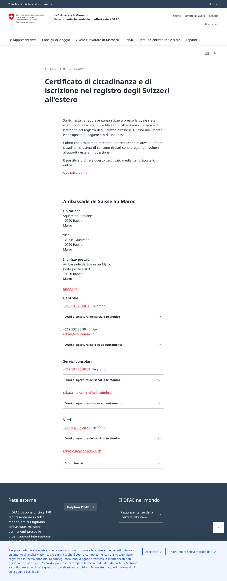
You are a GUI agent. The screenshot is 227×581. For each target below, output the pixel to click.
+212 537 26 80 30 (76, 306)
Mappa (68, 289)
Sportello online (75, 173)
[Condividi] (216, 53)
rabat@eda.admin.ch (78, 334)
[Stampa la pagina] (206, 53)
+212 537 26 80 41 (76, 428)
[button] (22, 39)
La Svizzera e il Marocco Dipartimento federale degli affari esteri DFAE (86, 17)
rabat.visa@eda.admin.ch (82, 451)
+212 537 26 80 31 (76, 369)
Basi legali (32, 572)
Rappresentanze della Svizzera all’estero (137, 514)
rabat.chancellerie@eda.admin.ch (88, 392)
